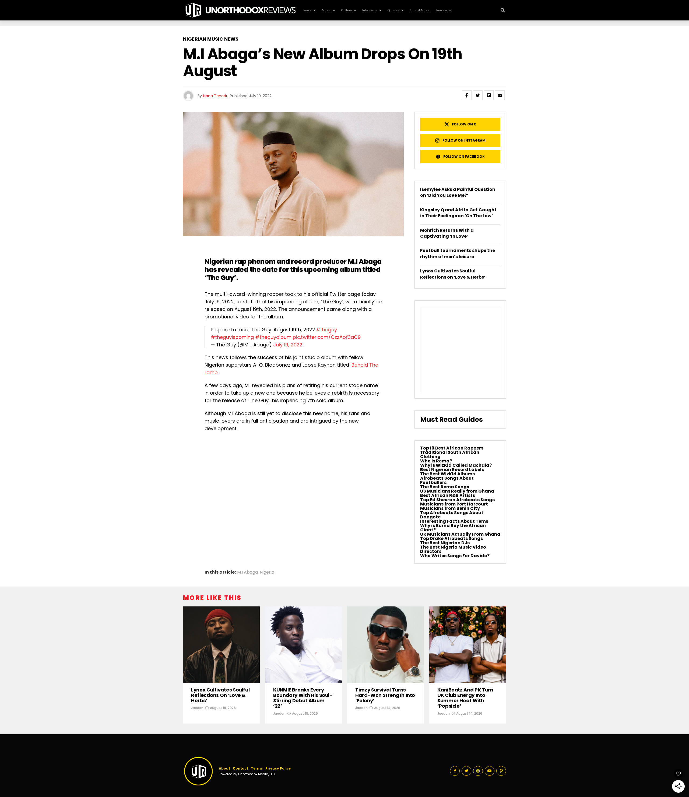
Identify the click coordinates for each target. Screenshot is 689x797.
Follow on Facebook (464, 156)
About (224, 768)
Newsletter (444, 10)
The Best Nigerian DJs (445, 543)
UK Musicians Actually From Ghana (460, 534)
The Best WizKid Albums (447, 474)
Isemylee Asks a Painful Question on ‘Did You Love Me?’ (457, 192)
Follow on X (464, 124)
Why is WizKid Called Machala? (456, 465)
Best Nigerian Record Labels (452, 469)
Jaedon (197, 707)
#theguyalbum (273, 337)
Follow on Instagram (464, 140)
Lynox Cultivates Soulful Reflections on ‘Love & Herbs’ (452, 274)
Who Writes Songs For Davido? (455, 556)
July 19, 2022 (288, 344)
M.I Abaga (365, 261)
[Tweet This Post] (478, 95)
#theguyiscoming (232, 337)
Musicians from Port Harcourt (454, 504)
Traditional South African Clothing (449, 454)
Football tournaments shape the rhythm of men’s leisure (457, 253)
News (307, 10)
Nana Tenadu (216, 96)
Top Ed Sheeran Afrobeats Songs (457, 500)
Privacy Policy (278, 768)
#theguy (326, 329)
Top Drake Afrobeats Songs (451, 538)
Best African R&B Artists (447, 495)
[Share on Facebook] (467, 95)
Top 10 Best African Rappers (451, 448)
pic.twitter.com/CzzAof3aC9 (327, 337)
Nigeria (267, 572)
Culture (346, 10)
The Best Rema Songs (444, 487)
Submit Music (420, 10)
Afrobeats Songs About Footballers (447, 480)
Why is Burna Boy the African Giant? (453, 527)
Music (326, 10)
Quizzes (393, 10)
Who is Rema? (436, 461)
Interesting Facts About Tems (454, 521)
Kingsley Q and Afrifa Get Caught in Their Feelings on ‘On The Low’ (458, 213)
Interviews (369, 10)
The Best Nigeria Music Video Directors (453, 549)
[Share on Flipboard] (489, 95)
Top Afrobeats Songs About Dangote (451, 515)
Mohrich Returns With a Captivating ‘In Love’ (447, 233)
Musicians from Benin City (450, 508)
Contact (240, 768)
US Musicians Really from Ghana (457, 491)
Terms (257, 768)
